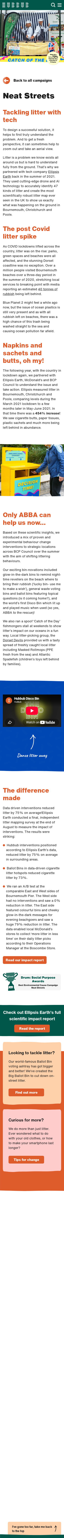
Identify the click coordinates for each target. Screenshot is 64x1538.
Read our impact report (25, 960)
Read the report (32, 1028)
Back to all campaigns (33, 80)
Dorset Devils (13, 640)
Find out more (26, 1092)
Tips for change (26, 1159)
